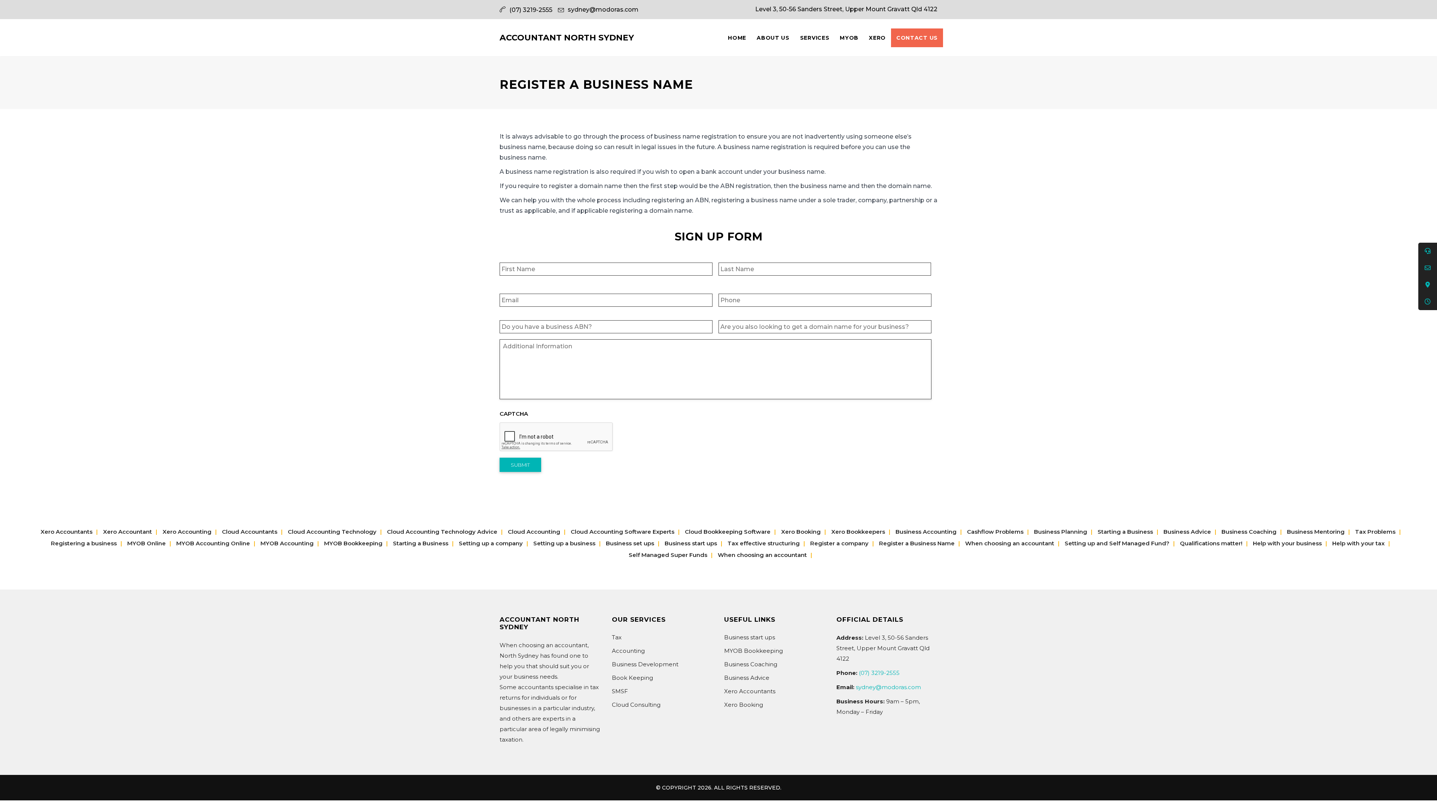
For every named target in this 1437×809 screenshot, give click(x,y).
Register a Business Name (917, 543)
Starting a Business (1125, 531)
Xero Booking (801, 531)
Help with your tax (1358, 543)
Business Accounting (926, 531)
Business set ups (630, 543)
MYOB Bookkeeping (353, 543)
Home (737, 37)
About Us (773, 37)
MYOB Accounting (287, 543)
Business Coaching (1248, 531)
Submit (520, 465)
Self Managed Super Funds (668, 554)
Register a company (839, 543)
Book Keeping (632, 677)
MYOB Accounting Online (213, 543)
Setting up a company (491, 543)
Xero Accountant (127, 531)
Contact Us (917, 37)
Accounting (628, 650)
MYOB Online (146, 543)
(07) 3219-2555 (879, 672)
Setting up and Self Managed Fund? (1117, 543)
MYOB (849, 37)
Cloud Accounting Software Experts (622, 531)
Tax (617, 637)
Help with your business (1287, 543)
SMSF (620, 691)
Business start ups (691, 543)
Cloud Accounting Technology (332, 531)
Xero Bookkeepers (858, 531)
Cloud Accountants (249, 531)
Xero (877, 37)
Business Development (645, 664)
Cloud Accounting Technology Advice (442, 531)
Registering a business (84, 543)
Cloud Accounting (534, 531)
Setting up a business (564, 543)
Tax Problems (1375, 531)
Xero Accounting (186, 531)
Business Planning (1060, 531)
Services (815, 37)
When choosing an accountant (1009, 543)
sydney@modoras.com (603, 9)
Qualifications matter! (1211, 543)
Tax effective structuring (763, 543)
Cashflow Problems (995, 531)
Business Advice (1187, 531)
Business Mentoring (1316, 531)
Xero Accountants (66, 531)
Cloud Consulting (636, 704)
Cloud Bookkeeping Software (728, 531)
